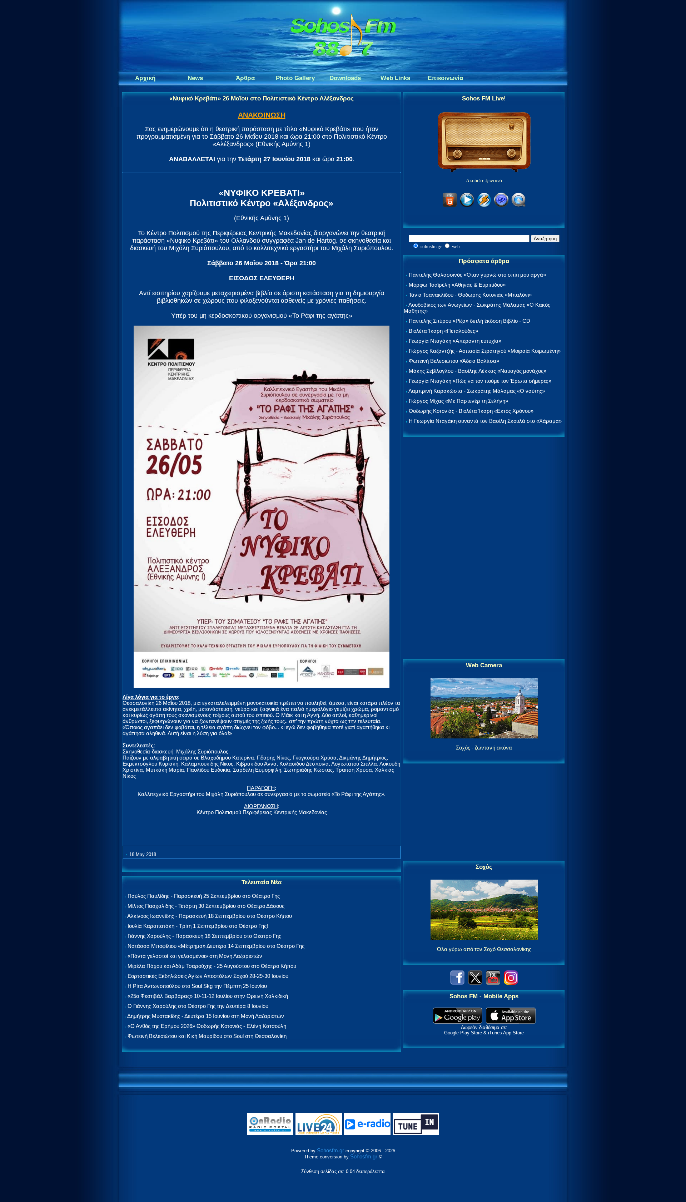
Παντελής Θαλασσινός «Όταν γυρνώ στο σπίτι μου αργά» (477, 275)
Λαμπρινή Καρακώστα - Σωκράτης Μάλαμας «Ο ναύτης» (476, 391)
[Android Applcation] (457, 1022)
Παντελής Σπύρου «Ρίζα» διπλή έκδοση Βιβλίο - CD (469, 321)
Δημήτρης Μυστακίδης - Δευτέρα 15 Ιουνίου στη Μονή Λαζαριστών (205, 1016)
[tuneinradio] (415, 1134)
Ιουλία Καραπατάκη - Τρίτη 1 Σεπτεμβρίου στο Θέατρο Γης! (198, 926)
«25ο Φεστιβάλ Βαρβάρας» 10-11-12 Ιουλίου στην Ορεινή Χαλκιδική (208, 996)
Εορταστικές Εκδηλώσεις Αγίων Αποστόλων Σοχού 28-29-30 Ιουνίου (208, 976)
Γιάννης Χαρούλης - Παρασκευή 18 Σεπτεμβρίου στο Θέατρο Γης (204, 936)
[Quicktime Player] (518, 206)
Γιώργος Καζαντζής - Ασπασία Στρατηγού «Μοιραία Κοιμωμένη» (485, 351)
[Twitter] (475, 983)
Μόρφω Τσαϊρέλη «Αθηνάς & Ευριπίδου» (457, 285)
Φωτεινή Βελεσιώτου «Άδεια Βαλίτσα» (454, 361)
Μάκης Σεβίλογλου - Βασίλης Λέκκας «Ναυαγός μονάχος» (477, 371)
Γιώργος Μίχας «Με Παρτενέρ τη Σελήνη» (458, 401)
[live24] (318, 1134)
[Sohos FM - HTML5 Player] (450, 206)
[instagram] (511, 983)
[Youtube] (493, 983)
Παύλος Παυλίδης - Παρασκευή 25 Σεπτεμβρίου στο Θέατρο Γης (204, 896)
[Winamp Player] (484, 206)
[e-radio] (367, 1134)
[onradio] (270, 1134)
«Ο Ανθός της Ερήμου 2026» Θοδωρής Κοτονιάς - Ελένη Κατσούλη (207, 1026)
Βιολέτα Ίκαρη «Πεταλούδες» (443, 331)
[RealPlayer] (501, 206)
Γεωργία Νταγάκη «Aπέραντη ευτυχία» (455, 341)
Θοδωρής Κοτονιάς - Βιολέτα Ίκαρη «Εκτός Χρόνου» (471, 411)
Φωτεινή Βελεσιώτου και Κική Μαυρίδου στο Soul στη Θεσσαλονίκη (207, 1036)
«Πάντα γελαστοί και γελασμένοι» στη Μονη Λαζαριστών (195, 956)
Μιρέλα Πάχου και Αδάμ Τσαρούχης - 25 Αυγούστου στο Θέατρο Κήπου (212, 966)
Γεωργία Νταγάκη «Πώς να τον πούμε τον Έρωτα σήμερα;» (480, 381)
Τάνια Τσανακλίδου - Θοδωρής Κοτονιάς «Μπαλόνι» (470, 295)
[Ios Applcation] (511, 1022)
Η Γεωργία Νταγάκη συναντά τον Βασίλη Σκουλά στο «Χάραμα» (485, 421)
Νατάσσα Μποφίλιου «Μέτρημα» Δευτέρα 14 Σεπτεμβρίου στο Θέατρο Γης (216, 946)
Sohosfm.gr (330, 1150)
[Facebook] (457, 983)
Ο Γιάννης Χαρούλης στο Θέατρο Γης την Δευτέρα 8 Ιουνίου (198, 1006)
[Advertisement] (484, 548)
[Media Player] (467, 206)
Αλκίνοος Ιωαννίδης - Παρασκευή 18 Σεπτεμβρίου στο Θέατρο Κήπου (209, 916)
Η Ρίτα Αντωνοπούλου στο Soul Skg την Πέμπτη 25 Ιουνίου (197, 986)
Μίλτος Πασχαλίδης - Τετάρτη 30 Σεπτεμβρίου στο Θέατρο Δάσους (206, 906)
